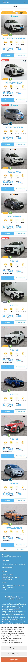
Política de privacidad (6, 564)
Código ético (13, 564)
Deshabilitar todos (13, 654)
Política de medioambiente (20, 564)
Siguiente (22, 549)
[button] (25, 2)
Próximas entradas (21, 13)
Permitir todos (14, 660)
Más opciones (14, 648)
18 (17, 549)
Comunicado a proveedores (7, 567)
